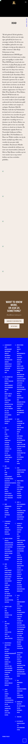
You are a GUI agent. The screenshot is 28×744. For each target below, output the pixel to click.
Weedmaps (19, 710)
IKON (6, 610)
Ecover (6, 510)
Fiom (6, 525)
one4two (19, 476)
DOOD (6, 472)
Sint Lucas (19, 561)
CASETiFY (7, 430)
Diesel (6, 489)
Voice (18, 693)
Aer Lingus (7, 357)
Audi (6, 372)
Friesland (7, 534)
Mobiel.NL (19, 391)
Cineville (7, 451)
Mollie (18, 393)
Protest (19, 493)
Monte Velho (20, 397)
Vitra (18, 686)
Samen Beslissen (21, 540)
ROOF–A (19, 502)
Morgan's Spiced (21, 402)
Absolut (7, 353)
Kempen (6, 664)
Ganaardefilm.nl (9, 542)
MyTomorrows (20, 412)
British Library (8, 419)
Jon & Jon (7, 636)
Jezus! (6, 634)
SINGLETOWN (20, 527)
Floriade (7, 527)
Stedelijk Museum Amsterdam (20, 576)
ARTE (6, 347)
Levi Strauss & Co (9, 702)
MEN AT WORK (20, 345)
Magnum (19, 359)
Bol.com (7, 410)
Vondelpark (20, 695)
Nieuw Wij (19, 459)
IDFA (6, 608)
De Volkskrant (8, 476)
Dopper (6, 491)
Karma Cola (7, 662)
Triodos (19, 644)
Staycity (19, 572)
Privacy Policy (6, 736)
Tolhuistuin (20, 633)
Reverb (18, 508)
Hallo (6, 568)
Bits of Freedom (9, 408)
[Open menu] (25, 2)
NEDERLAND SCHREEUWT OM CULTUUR (20, 423)
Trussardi (19, 646)
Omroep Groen (20, 472)
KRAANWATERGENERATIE (10, 653)
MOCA (18, 347)
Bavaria (6, 383)
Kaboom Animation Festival (7, 657)
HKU (6, 566)
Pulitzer (19, 497)
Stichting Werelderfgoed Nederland (21, 589)
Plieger (19, 491)
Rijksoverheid (20, 517)
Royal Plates (20, 519)
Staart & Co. (20, 570)
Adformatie (7, 355)
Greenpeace (8, 557)
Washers (19, 704)
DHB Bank (7, 468)
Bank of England (9, 381)
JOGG (6, 625)
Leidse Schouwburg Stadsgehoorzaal (9, 698)
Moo (18, 400)
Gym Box (7, 559)
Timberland (20, 631)
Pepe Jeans (19, 489)
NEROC (18, 431)
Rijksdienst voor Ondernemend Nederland (21, 513)
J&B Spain (7, 623)
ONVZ (18, 468)
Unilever (19, 663)
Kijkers (6, 674)
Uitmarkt (19, 661)
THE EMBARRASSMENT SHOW (21, 602)
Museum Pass (20, 404)
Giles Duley (7, 549)
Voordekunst (20, 697)
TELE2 (18, 595)
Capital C (7, 436)
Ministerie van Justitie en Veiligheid (20, 383)
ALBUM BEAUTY (8, 345)
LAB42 (6, 689)
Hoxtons (7, 602)
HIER (6, 564)
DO (5, 470)
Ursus (18, 676)
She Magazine (20, 549)
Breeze (6, 417)
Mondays (19, 395)
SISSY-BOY (19, 530)
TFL (18, 597)
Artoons (7, 370)
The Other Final (21, 625)
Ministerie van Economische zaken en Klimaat (21, 376)
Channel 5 (7, 446)
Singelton (19, 557)
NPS (18, 434)
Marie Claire (20, 366)
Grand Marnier (8, 551)
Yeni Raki (19, 716)
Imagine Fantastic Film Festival (8, 615)
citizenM (7, 461)
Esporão (7, 512)
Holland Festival (9, 600)
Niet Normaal (20, 457)
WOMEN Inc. (20, 701)
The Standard (20, 629)
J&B (5, 621)
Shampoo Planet (21, 546)
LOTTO (6, 691)
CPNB (6, 434)
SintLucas (19, 563)
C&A (6, 427)
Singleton (19, 559)
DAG (6, 466)
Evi (5, 517)
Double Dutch (8, 493)
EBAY (6, 504)
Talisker (19, 610)
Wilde (18, 712)
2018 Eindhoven (21, 727)
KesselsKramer (8, 668)
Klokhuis (7, 676)
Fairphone (7, 523)
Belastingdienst (9, 385)
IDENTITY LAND (8, 606)
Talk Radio (19, 614)
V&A (18, 680)
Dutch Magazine (9, 495)
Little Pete (7, 706)
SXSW (18, 538)
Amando (7, 362)
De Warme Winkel (9, 478)
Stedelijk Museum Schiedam (19, 582)
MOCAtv (19, 349)
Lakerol (7, 694)
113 (18, 725)
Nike (18, 461)
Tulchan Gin (20, 648)
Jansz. (6, 630)
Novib (18, 463)
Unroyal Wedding (21, 674)
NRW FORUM (20, 436)
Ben (6, 391)
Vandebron (19, 682)
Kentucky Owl (8, 666)
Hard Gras (7, 585)
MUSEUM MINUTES (21, 353)
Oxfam (18, 474)
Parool (18, 483)
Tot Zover (19, 635)
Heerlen (7, 591)
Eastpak (7, 508)
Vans (18, 684)
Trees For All (20, 637)
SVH (18, 534)
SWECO (18, 536)
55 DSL (18, 729)
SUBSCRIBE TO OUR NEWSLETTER (14, 321)
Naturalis (19, 450)
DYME (6, 474)
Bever (6, 398)
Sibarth (19, 555)
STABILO (19, 532)
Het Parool (7, 593)
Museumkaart (20, 410)
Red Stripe (19, 506)
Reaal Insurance (21, 504)
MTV (18, 351)
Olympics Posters (21, 470)
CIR (5, 432)
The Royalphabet (21, 627)
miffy (18, 414)
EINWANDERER (8, 506)
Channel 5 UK (8, 449)
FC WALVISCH (8, 521)
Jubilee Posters (9, 638)
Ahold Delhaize (8, 359)
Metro (18, 372)
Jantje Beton (8, 632)
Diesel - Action (26, 19)
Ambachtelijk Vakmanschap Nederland (8, 366)
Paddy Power (20, 481)
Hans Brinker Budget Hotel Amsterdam (8, 577)
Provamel (19, 495)
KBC (6, 647)
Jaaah (6, 628)
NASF (18, 419)
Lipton (6, 704)
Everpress (7, 515)
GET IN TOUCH (14, 326)
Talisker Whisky (21, 612)
